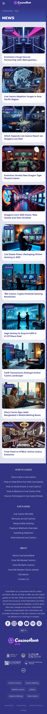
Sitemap (23, 710)
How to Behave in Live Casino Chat (23, 491)
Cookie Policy (8, 705)
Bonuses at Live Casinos (23, 518)
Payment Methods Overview (23, 528)
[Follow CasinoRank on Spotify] (33, 623)
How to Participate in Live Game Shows (23, 496)
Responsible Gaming (23, 523)
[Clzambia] (34, 655)
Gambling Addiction (23, 532)
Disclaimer (23, 574)
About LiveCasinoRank (23, 555)
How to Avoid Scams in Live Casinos (23, 486)
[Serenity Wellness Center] (33, 663)
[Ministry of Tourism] (12, 655)
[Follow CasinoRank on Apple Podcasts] (39, 623)
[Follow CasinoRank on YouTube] (26, 623)
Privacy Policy (21, 705)
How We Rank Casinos (23, 564)
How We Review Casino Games (23, 569)
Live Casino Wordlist (23, 513)
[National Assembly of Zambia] (23, 655)
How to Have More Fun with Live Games (23, 481)
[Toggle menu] (3, 3)
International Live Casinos (23, 537)
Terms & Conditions (36, 705)
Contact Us (23, 579)
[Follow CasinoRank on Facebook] (7, 623)
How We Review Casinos (24, 560)
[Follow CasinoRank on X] (20, 623)
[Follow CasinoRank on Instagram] (14, 623)
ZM (22, 630)
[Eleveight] (13, 663)
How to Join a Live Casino (23, 477)
